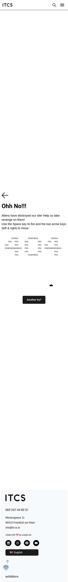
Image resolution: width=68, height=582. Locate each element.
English (17, 552)
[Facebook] (27, 543)
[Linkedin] (8, 543)
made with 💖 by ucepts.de (18, 535)
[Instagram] (18, 543)
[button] (34, 300)
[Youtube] (36, 543)
